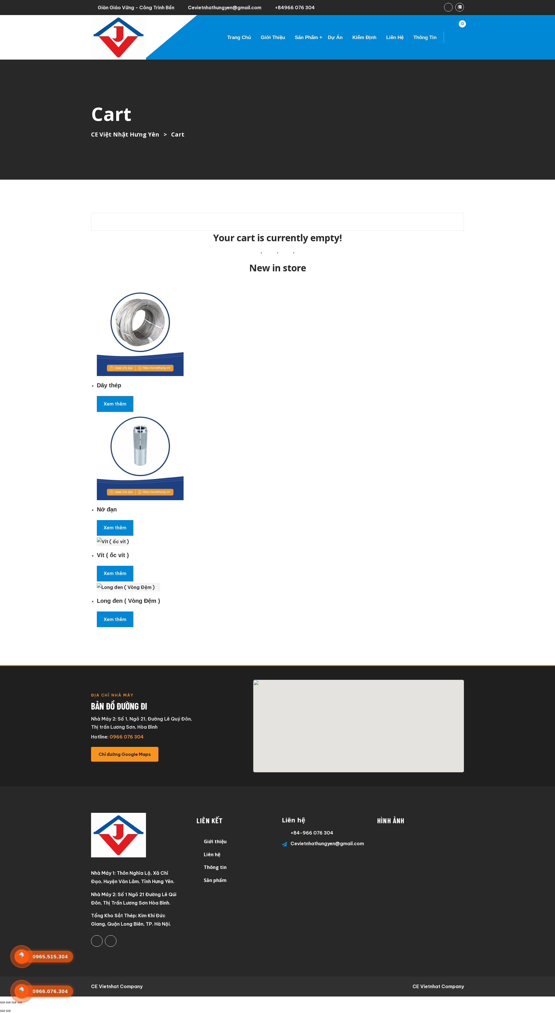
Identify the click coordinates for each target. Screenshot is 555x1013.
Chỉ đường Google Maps (125, 754)
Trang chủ (239, 37)
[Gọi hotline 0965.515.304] (21, 956)
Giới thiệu (273, 37)
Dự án (335, 37)
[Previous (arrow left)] (2, 1011)
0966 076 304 (127, 737)
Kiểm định (364, 37)
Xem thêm (114, 404)
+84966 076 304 (295, 7)
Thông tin (424, 37)
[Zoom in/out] (2, 1002)
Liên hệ (395, 37)
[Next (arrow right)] (8, 1011)
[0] (455, 37)
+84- (297, 833)
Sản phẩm (306, 37)
